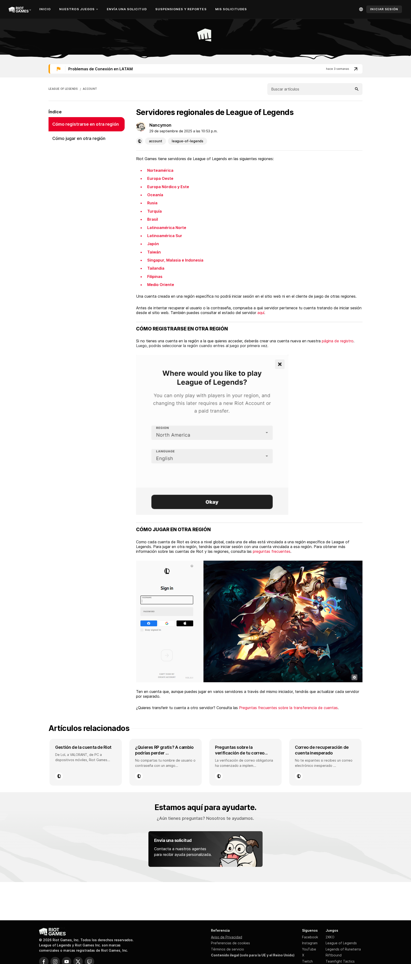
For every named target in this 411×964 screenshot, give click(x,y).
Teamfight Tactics (340, 961)
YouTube (309, 949)
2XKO (330, 937)
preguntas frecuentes (271, 551)
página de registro (337, 341)
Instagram (310, 943)
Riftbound (334, 955)
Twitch (307, 961)
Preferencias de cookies (230, 943)
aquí (260, 312)
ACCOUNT (90, 89)
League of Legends (341, 943)
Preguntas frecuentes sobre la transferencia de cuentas (288, 707)
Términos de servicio (227, 949)
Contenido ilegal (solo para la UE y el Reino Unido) (252, 955)
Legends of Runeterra (343, 949)
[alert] (205, 69)
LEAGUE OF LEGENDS (63, 89)
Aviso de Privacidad (226, 937)
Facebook (310, 937)
